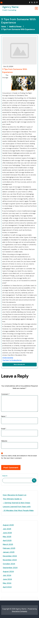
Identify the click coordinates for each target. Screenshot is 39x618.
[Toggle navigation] (36, 8)
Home (3, 26)
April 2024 (7, 587)
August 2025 (8, 525)
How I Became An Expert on (14, 495)
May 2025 (7, 536)
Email (3, 429)
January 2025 (8, 552)
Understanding (7, 358)
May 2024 (7, 583)
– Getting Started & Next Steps (16, 503)
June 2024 (7, 579)
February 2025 (9, 548)
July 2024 (7, 575)
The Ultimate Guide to (12, 499)
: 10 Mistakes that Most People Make (18, 510)
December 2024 (10, 556)
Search (4, 476)
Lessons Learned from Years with (17, 506)
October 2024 (9, 564)
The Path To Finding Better (12, 360)
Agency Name (10, 7)
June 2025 (7, 533)
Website (4, 441)
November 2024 (10, 560)
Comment (5, 394)
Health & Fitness (15, 26)
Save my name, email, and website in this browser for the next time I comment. (19, 457)
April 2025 (7, 540)
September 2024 (10, 567)
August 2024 (8, 571)
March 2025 (8, 544)
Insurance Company (19, 611)
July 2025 (7, 529)
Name (3, 416)
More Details (18, 364)
